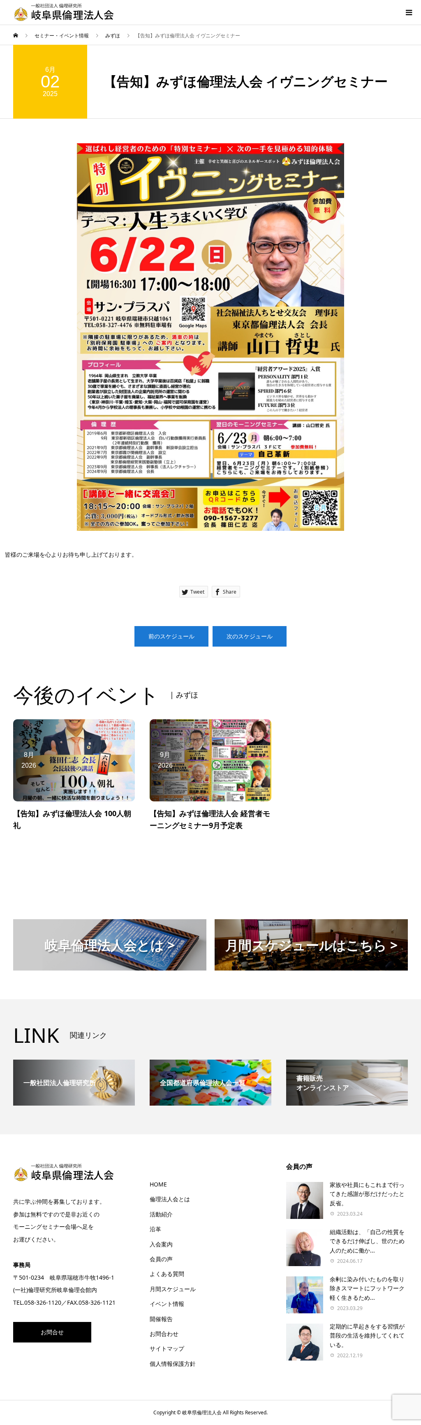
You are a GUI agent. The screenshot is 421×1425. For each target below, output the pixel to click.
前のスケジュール (171, 636)
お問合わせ (164, 1334)
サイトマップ (167, 1348)
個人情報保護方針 (173, 1364)
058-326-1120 (42, 1302)
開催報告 (161, 1319)
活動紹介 (161, 1214)
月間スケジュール (173, 1289)
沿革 (155, 1229)
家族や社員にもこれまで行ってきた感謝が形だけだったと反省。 (367, 1194)
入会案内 (161, 1244)
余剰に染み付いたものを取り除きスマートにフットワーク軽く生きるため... (367, 1288)
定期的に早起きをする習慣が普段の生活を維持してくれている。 (367, 1335)
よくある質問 (167, 1274)
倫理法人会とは (170, 1199)
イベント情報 (167, 1304)
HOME (158, 1184)
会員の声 (161, 1259)
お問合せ (52, 1332)
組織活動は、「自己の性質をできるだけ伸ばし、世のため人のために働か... (367, 1241)
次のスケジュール (250, 636)
